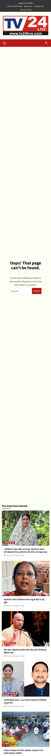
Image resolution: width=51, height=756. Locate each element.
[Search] (46, 42)
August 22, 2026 (19, 555)
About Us (28, 6)
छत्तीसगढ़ (7, 542)
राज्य (13, 542)
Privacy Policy (26, 10)
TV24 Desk (9, 555)
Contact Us (39, 6)
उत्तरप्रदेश (7, 643)
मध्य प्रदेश (7, 693)
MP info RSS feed (14, 6)
